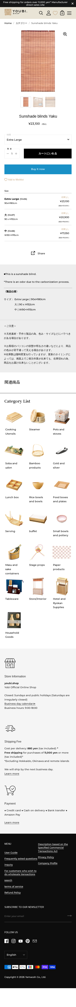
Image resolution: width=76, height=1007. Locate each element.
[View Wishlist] (55, 12)
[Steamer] (38, 417)
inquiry (8, 864)
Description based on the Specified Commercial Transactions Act (53, 847)
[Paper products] (62, 552)
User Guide (10, 852)
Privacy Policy (46, 857)
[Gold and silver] (62, 451)
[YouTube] (20, 941)
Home (8, 23)
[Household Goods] (14, 620)
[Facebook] (6, 941)
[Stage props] (38, 552)
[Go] (69, 917)
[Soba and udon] (14, 451)
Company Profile (47, 863)
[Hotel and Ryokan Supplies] (62, 586)
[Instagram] (13, 941)
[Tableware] (14, 586)
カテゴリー (21, 23)
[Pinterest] (27, 941)
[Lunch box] (14, 484)
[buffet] (38, 518)
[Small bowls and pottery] (62, 518)
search (8, 880)
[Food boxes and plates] (62, 484)
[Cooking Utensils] (14, 417)
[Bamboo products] (38, 451)
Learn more (11, 773)
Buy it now (38, 169)
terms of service (13, 886)
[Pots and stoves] (62, 417)
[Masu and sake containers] (14, 552)
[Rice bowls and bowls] (38, 484)
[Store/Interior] (38, 586)
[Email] (34, 941)
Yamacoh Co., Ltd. (35, 977)
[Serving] (14, 518)
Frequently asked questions (20, 858)
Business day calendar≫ (20, 703)
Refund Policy (12, 892)
